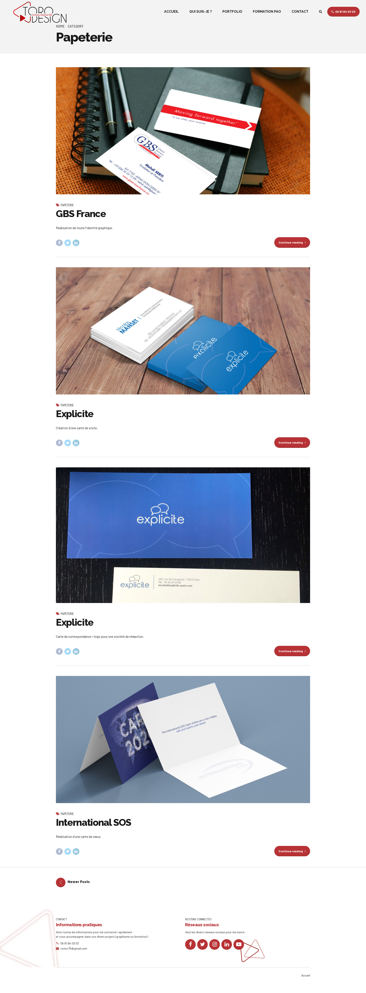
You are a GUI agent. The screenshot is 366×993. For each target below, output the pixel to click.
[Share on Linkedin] (76, 243)
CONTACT (300, 12)
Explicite (74, 413)
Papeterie (67, 205)
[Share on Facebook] (59, 243)
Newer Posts (79, 882)
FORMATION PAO (267, 12)
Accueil (305, 975)
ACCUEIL (171, 12)
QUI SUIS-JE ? (200, 12)
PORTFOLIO (232, 12)
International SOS (93, 822)
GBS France (81, 213)
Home (60, 26)
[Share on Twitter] (67, 243)
